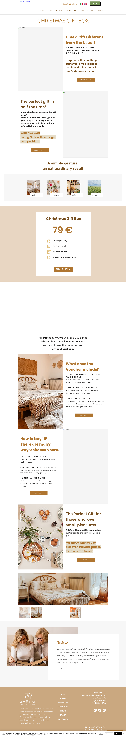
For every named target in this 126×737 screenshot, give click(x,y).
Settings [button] (101, 734)
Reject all (109, 734)
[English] (85, 4)
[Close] (124, 734)
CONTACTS (63, 719)
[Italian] (81, 4)
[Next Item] (105, 589)
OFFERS (63, 711)
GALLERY (63, 715)
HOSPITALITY (63, 707)
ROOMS (63, 698)
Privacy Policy (41, 735)
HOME (63, 694)
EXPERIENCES (63, 702)
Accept (118, 734)
